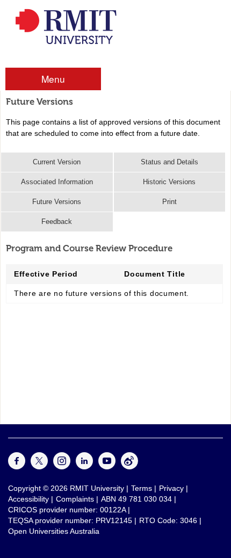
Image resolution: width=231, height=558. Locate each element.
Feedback (56, 222)
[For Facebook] (16, 466)
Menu (53, 78)
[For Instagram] (61, 466)
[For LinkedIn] (84, 466)
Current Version (57, 162)
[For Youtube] (107, 466)
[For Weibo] (129, 466)
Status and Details (169, 162)
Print (169, 202)
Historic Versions (169, 182)
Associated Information (57, 182)
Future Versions (56, 202)
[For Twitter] (39, 466)
